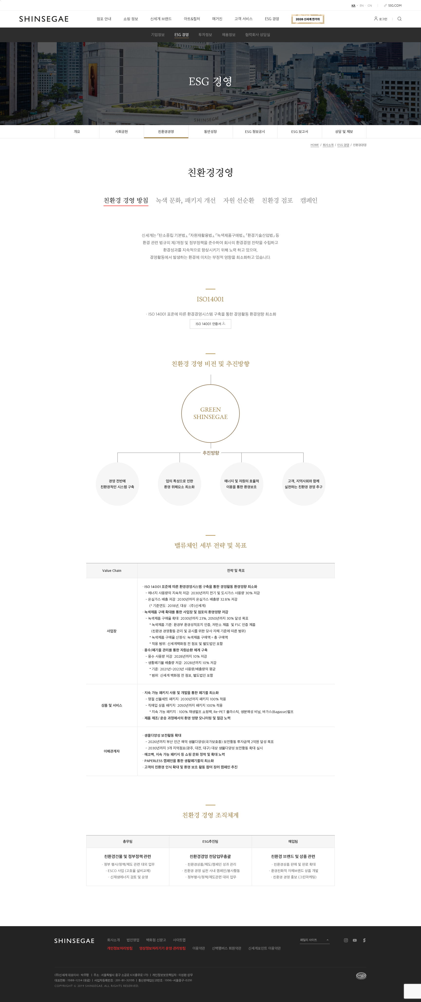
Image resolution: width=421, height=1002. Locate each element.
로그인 (383, 19)
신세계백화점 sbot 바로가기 (364, 940)
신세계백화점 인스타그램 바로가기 (346, 940)
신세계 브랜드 (161, 19)
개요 (77, 131)
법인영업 (133, 940)
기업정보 (158, 35)
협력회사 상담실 (257, 35)
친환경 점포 (277, 200)
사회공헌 (121, 131)
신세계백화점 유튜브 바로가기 (355, 940)
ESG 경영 (272, 19)
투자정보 (205, 35)
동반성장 (210, 131)
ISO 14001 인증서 (209, 324)
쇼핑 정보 (131, 19)
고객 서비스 (244, 19)
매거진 (217, 19)
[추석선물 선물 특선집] (307, 19)
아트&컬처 (192, 19)
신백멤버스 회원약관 (226, 948)
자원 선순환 (238, 200)
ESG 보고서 (299, 131)
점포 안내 (104, 19)
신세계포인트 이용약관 (264, 948)
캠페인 (309, 200)
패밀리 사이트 (308, 939)
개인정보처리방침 (120, 948)
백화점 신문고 (156, 940)
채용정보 (229, 35)
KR (353, 5)
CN (370, 5)
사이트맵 (179, 940)
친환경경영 (166, 131)
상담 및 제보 (344, 131)
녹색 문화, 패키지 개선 (186, 200)
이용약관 (198, 948)
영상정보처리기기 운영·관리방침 (162, 948)
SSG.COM (395, 5)
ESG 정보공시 (255, 131)
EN (362, 5)
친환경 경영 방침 (126, 200)
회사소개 (113, 940)
